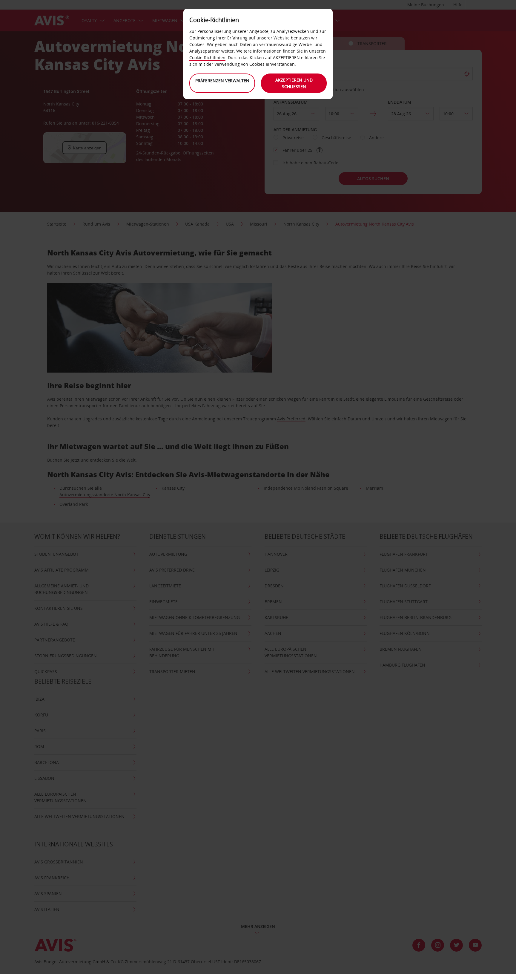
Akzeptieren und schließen (294, 83)
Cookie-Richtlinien (207, 57)
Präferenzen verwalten (222, 80)
